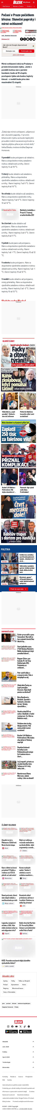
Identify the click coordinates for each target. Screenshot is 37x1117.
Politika (4, 562)
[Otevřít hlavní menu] (2, 2)
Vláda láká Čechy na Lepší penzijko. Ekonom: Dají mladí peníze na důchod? (24, 688)
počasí (8, 1003)
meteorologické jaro (24, 1003)
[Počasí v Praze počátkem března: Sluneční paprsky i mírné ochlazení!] (11, 27)
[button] (11, 1032)
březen (14, 1003)
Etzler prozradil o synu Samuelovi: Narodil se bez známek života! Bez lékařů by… (25, 638)
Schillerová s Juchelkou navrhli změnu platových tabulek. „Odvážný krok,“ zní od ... (27, 558)
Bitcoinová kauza (17, 988)
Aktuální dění (8, 976)
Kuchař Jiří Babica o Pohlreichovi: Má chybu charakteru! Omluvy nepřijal (25, 738)
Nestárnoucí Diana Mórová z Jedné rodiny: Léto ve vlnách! (25, 775)
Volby (13, 981)
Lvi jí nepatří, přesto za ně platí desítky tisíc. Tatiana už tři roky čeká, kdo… (25, 765)
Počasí (5, 984)
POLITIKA (5, 549)
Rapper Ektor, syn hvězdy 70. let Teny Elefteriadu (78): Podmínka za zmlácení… (24, 663)
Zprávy (5, 981)
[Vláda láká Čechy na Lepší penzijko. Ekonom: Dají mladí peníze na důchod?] (9, 688)
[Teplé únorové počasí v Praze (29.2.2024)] (6, 31)
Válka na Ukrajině (24, 981)
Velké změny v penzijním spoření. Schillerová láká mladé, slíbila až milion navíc (27, 569)
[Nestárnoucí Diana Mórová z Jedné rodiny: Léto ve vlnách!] (9, 777)
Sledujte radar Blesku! (14, 301)
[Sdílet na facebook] (21, 39)
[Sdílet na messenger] (27, 39)
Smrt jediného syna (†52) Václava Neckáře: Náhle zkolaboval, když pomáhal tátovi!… (25, 650)
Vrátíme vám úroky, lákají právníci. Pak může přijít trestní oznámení (24, 726)
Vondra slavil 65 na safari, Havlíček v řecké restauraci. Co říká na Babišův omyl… (25, 715)
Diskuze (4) (5, 39)
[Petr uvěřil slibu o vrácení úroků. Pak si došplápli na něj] (9, 677)
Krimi (24, 984)
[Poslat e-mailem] (33, 39)
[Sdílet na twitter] (24, 39)
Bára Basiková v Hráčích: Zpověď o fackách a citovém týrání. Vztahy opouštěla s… (23, 702)
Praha (16, 1007)
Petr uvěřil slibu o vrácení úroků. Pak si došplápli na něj (25, 675)
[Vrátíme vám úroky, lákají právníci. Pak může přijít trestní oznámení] (9, 726)
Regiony (6, 988)
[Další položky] (34, 6)
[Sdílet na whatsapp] (30, 39)
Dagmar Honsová (7, 1007)
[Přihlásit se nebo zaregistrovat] (34, 2)
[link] (8, 1026)
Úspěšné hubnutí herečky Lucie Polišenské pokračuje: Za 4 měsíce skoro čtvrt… (25, 752)
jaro (3, 1003)
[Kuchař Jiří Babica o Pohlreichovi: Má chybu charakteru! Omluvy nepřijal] (9, 738)
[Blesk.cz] (18, 2)
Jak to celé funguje (18, 55)
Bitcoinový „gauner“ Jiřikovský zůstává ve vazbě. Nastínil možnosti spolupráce (27, 580)
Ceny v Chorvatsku (9, 992)
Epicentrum (15, 984)
